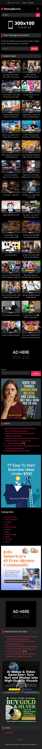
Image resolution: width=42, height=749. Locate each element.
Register (31, 3)
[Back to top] (35, 743)
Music (7, 532)
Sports (7, 537)
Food (7, 524)
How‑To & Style (10, 527)
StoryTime (8, 539)
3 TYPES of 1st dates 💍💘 (15, 443)
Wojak (7, 542)
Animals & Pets (10, 517)
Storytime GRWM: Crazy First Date (17, 451)
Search (3, 370)
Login (24, 3)
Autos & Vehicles (11, 519)
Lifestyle (8, 529)
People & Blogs (10, 534)
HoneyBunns (12, 9)
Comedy (8, 522)
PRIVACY (10, 733)
